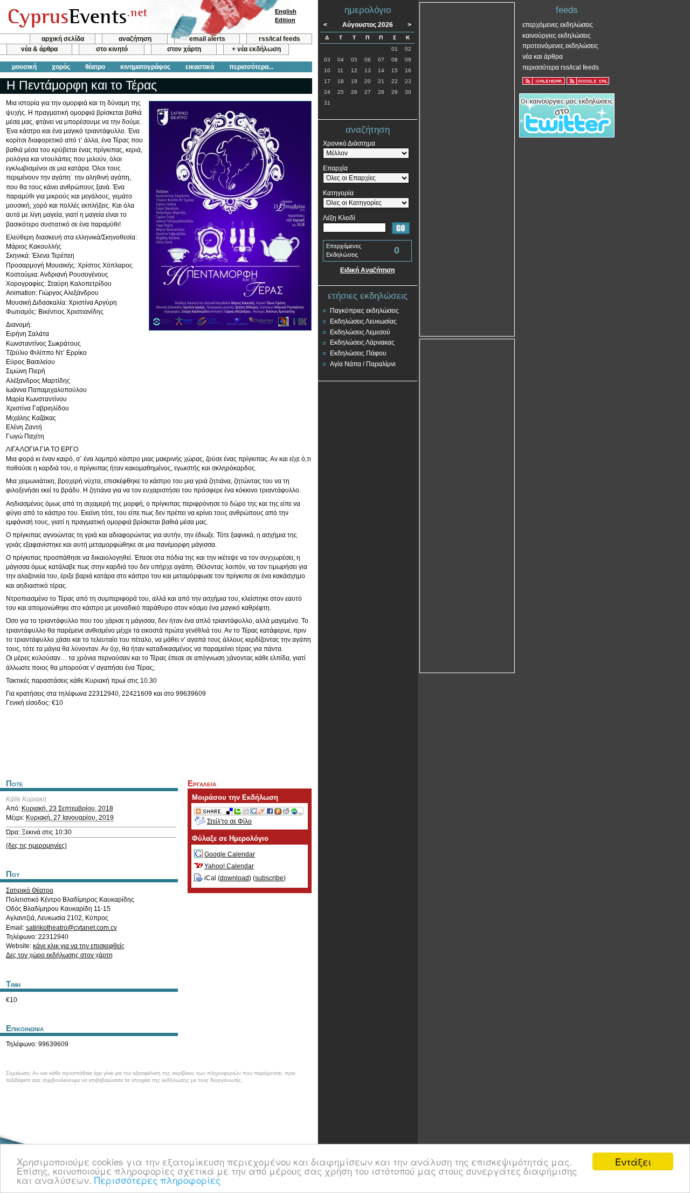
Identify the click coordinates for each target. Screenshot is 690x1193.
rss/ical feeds (279, 39)
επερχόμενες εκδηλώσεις (557, 25)
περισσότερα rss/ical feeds (560, 67)
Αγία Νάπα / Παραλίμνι (363, 364)
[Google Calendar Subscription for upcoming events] (588, 81)
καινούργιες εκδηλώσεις (556, 35)
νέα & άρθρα (39, 49)
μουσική (24, 67)
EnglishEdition (285, 15)
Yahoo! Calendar (229, 866)
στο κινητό (112, 49)
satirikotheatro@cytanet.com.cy (71, 927)
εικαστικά (199, 67)
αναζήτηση (135, 39)
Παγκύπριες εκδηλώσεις (364, 310)
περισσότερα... (251, 67)
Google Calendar (229, 854)
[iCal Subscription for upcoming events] (543, 81)
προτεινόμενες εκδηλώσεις (560, 46)
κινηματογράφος (145, 67)
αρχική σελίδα (63, 39)
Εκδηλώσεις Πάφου (358, 353)
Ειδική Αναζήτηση (367, 270)
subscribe (269, 878)
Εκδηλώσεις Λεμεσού (360, 332)
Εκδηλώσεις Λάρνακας (362, 342)
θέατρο (95, 67)
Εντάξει (633, 1161)
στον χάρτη (184, 49)
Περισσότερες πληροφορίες (157, 1180)
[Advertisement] (156, 741)
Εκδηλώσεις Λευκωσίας (363, 321)
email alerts (207, 39)
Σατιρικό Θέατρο (29, 890)
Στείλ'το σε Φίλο (229, 821)
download (234, 878)
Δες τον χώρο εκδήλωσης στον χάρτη (59, 955)
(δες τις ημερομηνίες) (36, 845)
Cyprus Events (76, 17)
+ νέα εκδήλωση (256, 49)
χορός (61, 67)
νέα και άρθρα (542, 56)
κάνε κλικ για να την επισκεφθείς (79, 946)
